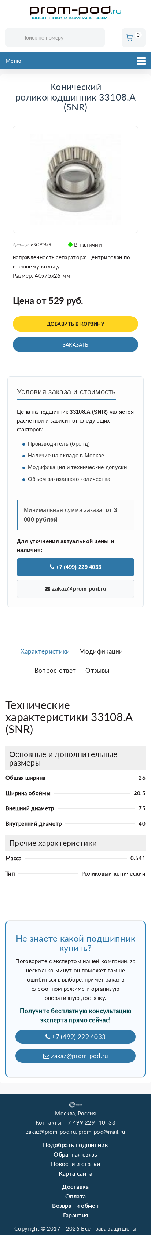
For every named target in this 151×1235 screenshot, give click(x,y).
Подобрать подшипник (75, 1144)
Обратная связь (75, 1154)
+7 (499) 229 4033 (77, 567)
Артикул (21, 244)
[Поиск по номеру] (97, 38)
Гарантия (75, 1215)
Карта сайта (75, 1173)
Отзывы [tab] (97, 670)
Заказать (75, 344)
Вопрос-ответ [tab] (55, 670)
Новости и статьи (75, 1163)
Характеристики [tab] (45, 651)
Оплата (75, 1195)
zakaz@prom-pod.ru (78, 588)
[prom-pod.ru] (75, 13)
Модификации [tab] (101, 651)
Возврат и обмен (75, 1205)
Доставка (75, 1186)
